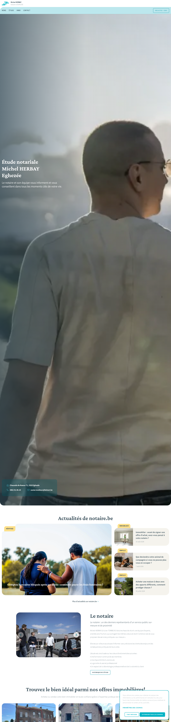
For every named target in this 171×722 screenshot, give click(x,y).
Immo (18, 10)
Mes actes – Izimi (161, 10)
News (4, 10)
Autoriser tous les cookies (152, 714)
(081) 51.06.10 (15, 490)
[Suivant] (76, 635)
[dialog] (144, 705)
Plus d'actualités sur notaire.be (84, 601)
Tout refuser (132, 714)
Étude (11, 10)
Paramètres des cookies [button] (132, 708)
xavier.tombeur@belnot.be (41, 490)
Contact (26, 10)
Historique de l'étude (100, 672)
